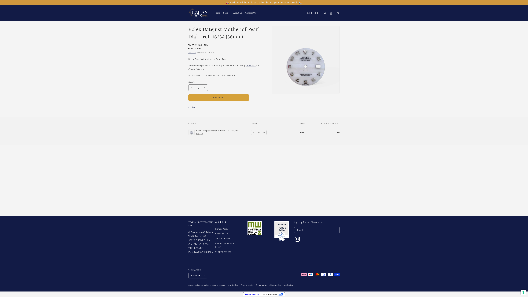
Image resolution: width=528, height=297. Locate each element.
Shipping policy (275, 285)
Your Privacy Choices (269, 294)
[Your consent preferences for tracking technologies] (523, 292)
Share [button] (194, 107)
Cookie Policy (221, 234)
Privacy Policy (221, 229)
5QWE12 (251, 65)
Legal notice (288, 285)
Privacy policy (261, 285)
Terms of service (247, 285)
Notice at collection (252, 294)
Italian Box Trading (202, 285)
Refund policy (233, 285)
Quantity (192, 82)
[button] (227, 13)
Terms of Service (223, 238)
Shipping (192, 52)
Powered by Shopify (217, 285)
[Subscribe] (336, 230)
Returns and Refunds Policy (225, 245)
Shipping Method (223, 252)
